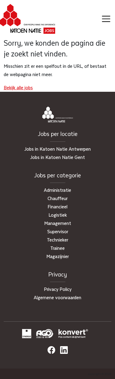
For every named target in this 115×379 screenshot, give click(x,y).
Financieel (57, 206)
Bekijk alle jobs (18, 87)
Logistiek (57, 215)
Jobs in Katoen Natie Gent (57, 157)
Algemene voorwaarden (57, 297)
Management (57, 223)
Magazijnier (57, 256)
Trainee (57, 248)
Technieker (57, 239)
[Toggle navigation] (106, 19)
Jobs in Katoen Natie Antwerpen (57, 149)
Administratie (57, 190)
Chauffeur (57, 198)
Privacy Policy (57, 289)
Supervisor (57, 231)
